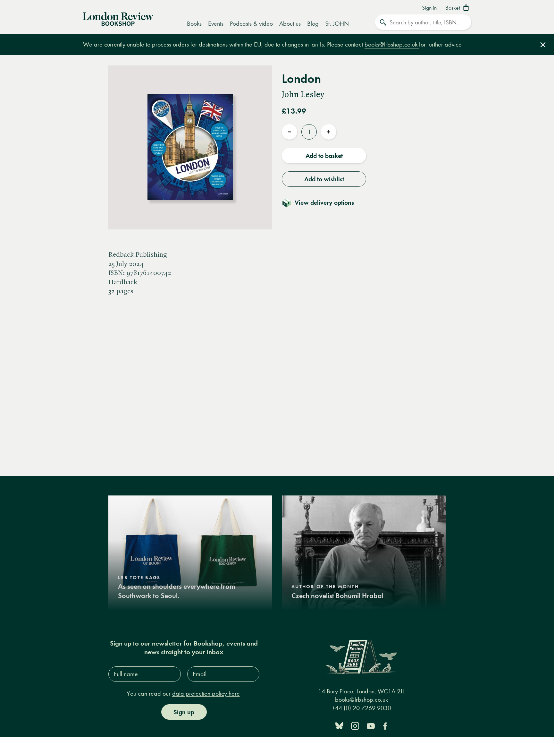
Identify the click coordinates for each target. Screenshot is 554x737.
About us (290, 23)
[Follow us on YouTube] (371, 725)
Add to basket (324, 155)
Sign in (429, 8)
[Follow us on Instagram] (355, 725)
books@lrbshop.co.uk (392, 44)
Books (194, 23)
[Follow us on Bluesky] (339, 725)
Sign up (183, 712)
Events (215, 23)
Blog (313, 23)
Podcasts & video (251, 23)
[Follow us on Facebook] (385, 725)
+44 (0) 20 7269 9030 (361, 708)
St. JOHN (337, 23)
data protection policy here (206, 693)
